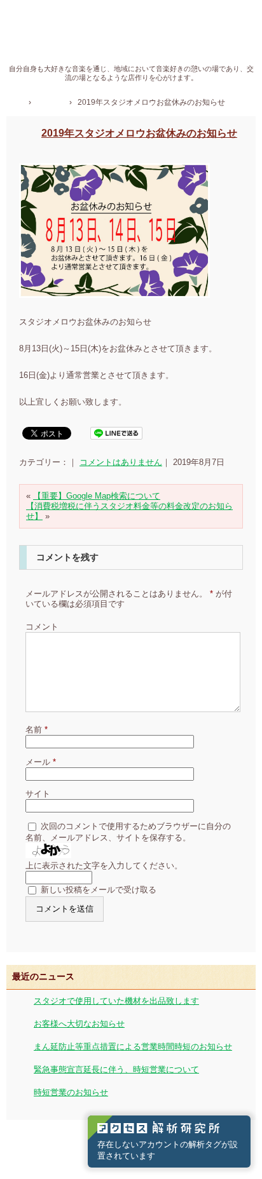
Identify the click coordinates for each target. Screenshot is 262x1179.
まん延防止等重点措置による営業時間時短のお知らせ (133, 1046)
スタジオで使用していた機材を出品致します (116, 1001)
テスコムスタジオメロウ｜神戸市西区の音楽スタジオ (131, 37)
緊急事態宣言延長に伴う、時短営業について (116, 1069)
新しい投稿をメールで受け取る (98, 889)
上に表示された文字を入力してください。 (104, 865)
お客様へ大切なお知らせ (79, 1023)
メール (40, 762)
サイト (37, 793)
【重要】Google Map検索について (96, 496)
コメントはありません (120, 462)
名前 (36, 729)
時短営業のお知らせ (71, 1092)
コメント (42, 626)
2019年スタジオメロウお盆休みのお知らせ (139, 133)
